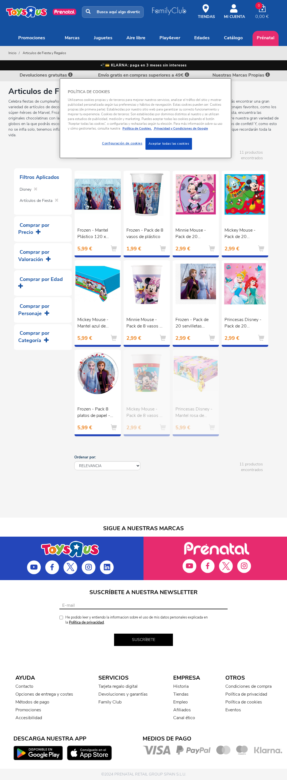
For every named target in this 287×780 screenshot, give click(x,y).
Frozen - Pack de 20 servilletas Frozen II (192, 324)
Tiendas (181, 694)
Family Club (110, 702)
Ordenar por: (85, 457)
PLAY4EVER (169, 38)
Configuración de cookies (122, 143)
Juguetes (103, 38)
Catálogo (233, 38)
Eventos (233, 710)
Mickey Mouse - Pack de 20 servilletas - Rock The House (241, 234)
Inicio (12, 53)
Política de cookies (243, 702)
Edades (202, 38)
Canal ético (184, 718)
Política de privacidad (86, 622)
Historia (181, 686)
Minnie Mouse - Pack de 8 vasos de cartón (145, 324)
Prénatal (265, 38)
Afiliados (182, 710)
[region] (145, 118)
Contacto (24, 686)
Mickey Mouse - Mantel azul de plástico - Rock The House (92, 324)
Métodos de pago (32, 702)
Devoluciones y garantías (123, 694)
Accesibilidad (28, 718)
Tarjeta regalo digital (118, 686)
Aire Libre (135, 38)
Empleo (180, 702)
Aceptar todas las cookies (169, 143)
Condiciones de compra (248, 686)
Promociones (31, 38)
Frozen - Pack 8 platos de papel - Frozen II (93, 413)
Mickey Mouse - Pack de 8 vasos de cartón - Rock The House (145, 413)
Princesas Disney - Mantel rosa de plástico (193, 413)
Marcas (72, 38)
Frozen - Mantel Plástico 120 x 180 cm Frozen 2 (94, 234)
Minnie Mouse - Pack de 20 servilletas (190, 234)
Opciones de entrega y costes (44, 694)
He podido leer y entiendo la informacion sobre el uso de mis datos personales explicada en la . (136, 620)
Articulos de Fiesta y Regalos (44, 53)
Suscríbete (143, 639)
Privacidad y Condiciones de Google (180, 128)
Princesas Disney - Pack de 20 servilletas (242, 324)
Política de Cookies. (137, 128)
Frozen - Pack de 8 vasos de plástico (144, 233)
